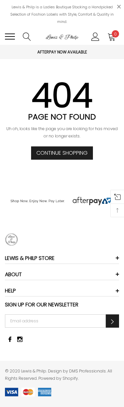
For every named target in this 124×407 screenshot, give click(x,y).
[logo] (62, 36)
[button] (112, 321)
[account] (95, 36)
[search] (27, 36)
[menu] (10, 36)
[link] (62, 239)
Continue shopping (62, 153)
